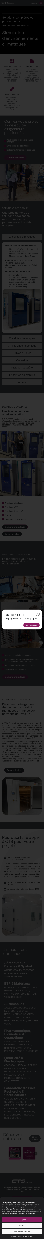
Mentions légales (28, 1236)
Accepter (22, 1220)
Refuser (22, 1226)
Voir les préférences (22, 1231)
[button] (38, 614)
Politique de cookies (16, 1236)
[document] (22, 619)
